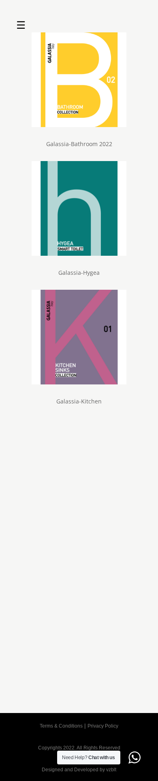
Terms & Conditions (61, 726)
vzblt (111, 770)
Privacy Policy (103, 726)
